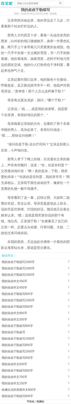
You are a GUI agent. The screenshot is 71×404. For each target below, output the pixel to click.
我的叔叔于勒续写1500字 (18, 274)
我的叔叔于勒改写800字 (17, 345)
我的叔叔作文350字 (14, 319)
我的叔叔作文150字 (14, 383)
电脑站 (40, 401)
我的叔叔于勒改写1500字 (18, 338)
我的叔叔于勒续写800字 (17, 293)
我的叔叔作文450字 (14, 281)
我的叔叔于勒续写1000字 (18, 261)
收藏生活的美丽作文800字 (19, 389)
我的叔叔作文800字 (14, 313)
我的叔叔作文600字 (14, 364)
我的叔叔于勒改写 (13, 332)
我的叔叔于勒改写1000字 (18, 268)
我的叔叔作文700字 (14, 376)
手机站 (30, 401)
